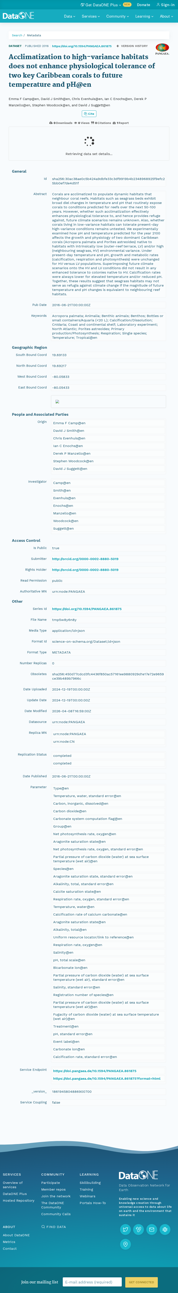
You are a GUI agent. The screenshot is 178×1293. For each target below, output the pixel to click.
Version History (134, 46)
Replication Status (32, 754)
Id (45, 179)
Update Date (37, 700)
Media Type (38, 630)
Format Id (39, 641)
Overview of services (13, 1185)
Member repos (53, 1189)
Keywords (39, 316)
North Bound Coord (31, 366)
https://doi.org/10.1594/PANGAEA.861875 (82, 46)
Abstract (40, 194)
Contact (10, 1248)
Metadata (34, 35)
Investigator (37, 482)
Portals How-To (93, 1203)
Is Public (40, 548)
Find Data (56, 1227)
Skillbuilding (90, 1183)
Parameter (38, 787)
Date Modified (36, 711)
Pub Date (39, 305)
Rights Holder (36, 570)
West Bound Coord (32, 377)
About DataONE (16, 1235)
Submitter (39, 559)
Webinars (87, 1196)
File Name (39, 620)
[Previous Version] (117, 45)
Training (86, 1189)
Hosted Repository (19, 1200)
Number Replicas (33, 663)
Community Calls (56, 1214)
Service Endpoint (33, 1070)
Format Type (37, 652)
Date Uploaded (35, 689)
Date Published (35, 776)
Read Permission (33, 580)
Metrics (9, 1242)
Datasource (38, 722)
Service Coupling (33, 1102)
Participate (50, 1183)
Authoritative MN (33, 591)
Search (17, 35)
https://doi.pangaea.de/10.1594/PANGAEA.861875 (94, 1071)
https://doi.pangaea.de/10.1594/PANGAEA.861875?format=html (106, 1078)
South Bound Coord (31, 355)
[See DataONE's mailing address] (125, 1244)
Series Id (40, 609)
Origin (42, 422)
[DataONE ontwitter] (125, 1229)
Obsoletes (39, 674)
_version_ (39, 1091)
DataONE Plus (15, 1194)
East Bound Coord (32, 387)
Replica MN (38, 733)
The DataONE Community (52, 1205)
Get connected (141, 1282)
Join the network (56, 1196)
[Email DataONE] (151, 1229)
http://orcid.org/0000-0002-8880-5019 (85, 559)
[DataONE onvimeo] (138, 1229)
